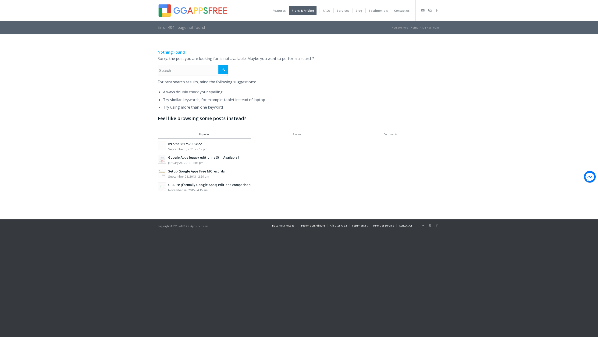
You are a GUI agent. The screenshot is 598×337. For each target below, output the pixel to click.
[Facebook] (436, 10)
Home (414, 27)
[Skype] (429, 10)
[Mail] (422, 10)
